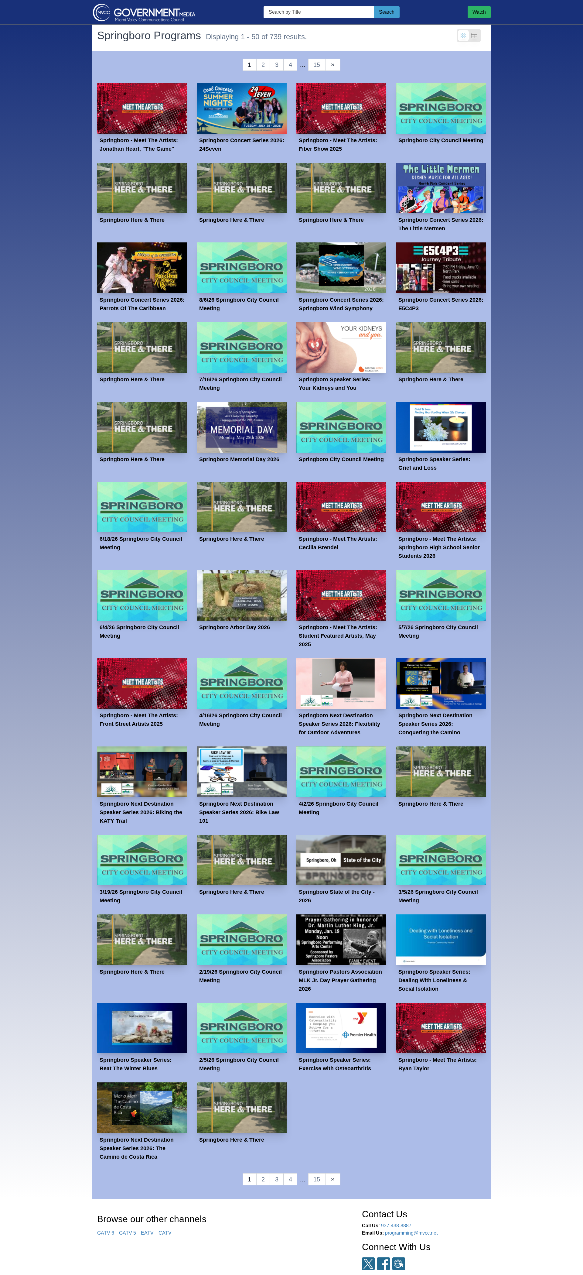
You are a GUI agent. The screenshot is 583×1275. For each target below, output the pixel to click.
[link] (332, 65)
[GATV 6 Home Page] (144, 12)
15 (316, 64)
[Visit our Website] (398, 1263)
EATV (147, 1233)
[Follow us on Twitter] (368, 1263)
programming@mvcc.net (411, 1233)
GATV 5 (127, 1233)
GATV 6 (105, 1233)
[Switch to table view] (474, 35)
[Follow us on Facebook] (383, 1263)
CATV (165, 1233)
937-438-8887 (396, 1225)
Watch (479, 12)
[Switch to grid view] (463, 35)
